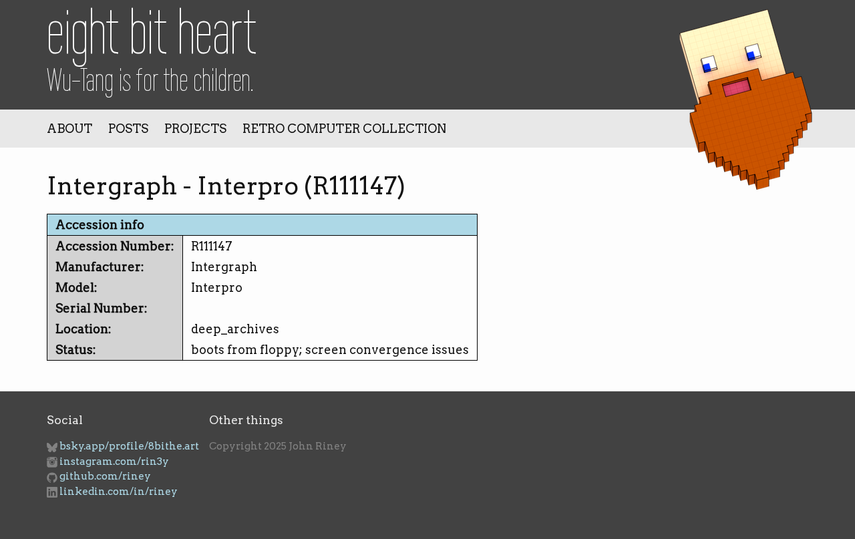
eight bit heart (151, 32)
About (69, 129)
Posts (128, 129)
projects (195, 129)
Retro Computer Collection (344, 129)
